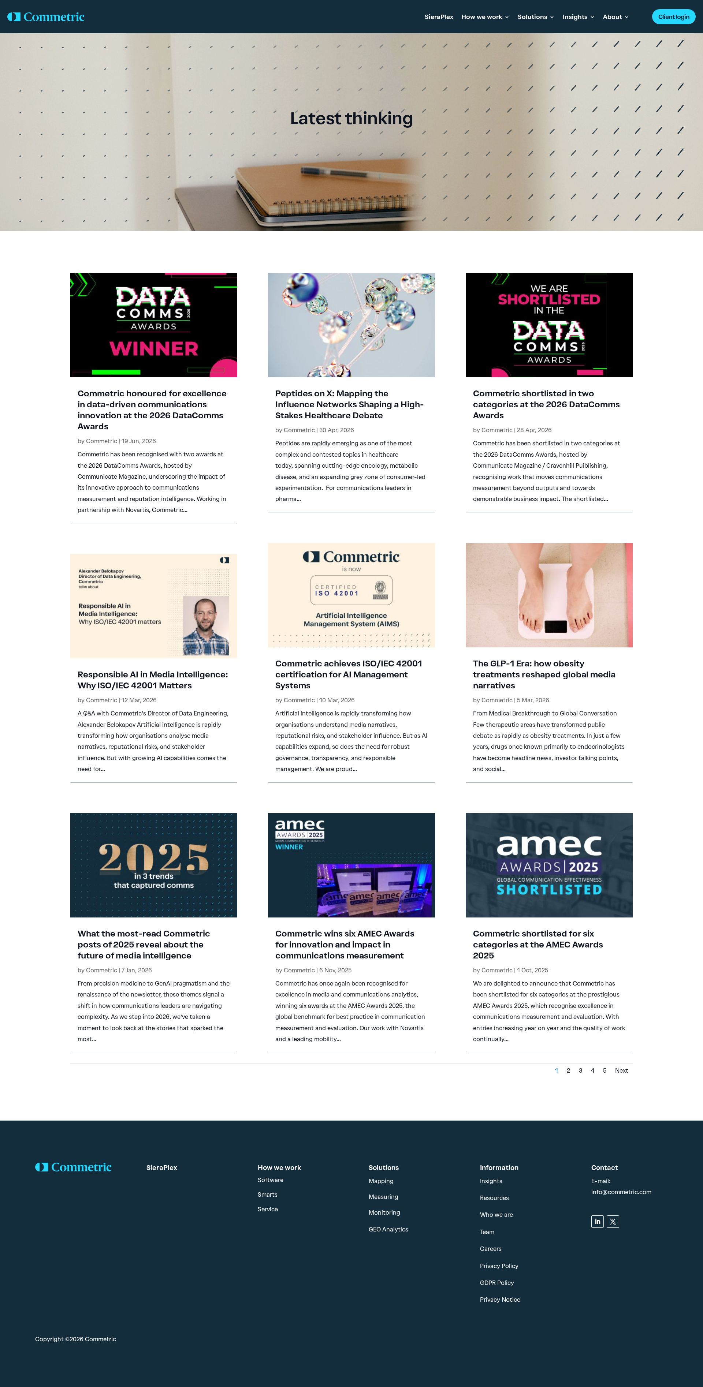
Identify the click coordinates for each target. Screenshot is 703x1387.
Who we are (496, 1214)
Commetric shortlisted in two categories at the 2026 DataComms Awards (546, 404)
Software (270, 1180)
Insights (575, 16)
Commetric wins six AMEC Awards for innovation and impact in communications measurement (344, 944)
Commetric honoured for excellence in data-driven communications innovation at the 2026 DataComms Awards (152, 409)
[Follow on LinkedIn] (597, 1221)
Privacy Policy (499, 1266)
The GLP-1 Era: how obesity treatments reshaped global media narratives (544, 674)
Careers (491, 1248)
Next (621, 1070)
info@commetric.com (621, 1192)
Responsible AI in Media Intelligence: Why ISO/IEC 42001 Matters (153, 680)
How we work (481, 16)
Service (268, 1209)
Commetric (101, 441)
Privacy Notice (500, 1299)
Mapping (381, 1181)
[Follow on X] (613, 1221)
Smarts (268, 1194)
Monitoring (384, 1212)
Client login (673, 16)
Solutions (532, 16)
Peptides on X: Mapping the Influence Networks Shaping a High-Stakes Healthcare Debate (349, 404)
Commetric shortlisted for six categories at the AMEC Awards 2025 (538, 944)
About (612, 16)
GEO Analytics (388, 1229)
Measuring (383, 1196)
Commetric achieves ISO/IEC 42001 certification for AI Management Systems (348, 674)
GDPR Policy (497, 1282)
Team (487, 1232)
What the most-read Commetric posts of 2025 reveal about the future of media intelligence (144, 944)
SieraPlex (439, 16)
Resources (494, 1198)
